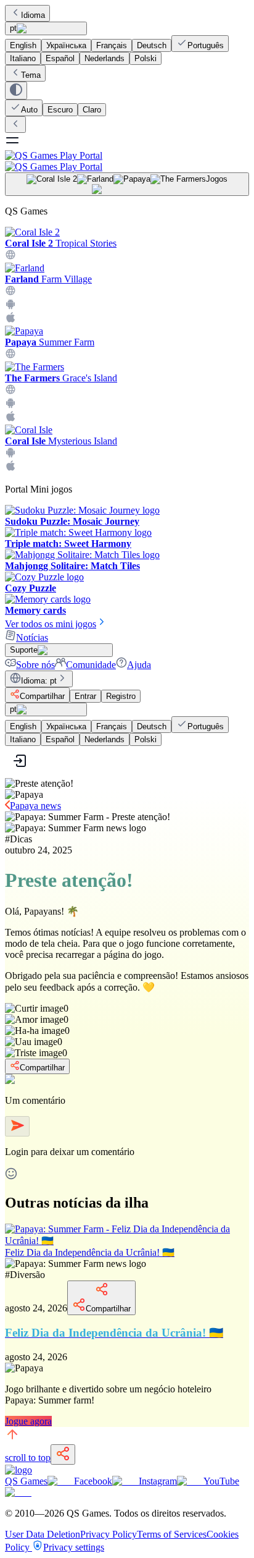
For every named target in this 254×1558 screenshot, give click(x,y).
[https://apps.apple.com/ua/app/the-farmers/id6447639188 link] (10, 418)
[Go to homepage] (127, 161)
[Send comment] (17, 1126)
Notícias (32, 637)
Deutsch (151, 45)
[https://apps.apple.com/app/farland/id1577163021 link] (10, 320)
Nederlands (104, 58)
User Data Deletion (42, 1534)
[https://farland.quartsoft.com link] (10, 292)
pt (13, 28)
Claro (92, 109)
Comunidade (91, 664)
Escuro (60, 109)
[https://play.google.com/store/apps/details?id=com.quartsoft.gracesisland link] (10, 405)
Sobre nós (35, 664)
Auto (29, 109)
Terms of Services (172, 1534)
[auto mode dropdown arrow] (16, 90)
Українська (66, 45)
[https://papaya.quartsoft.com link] (10, 355)
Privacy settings (73, 1547)
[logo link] (18, 1470)
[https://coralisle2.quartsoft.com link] (10, 257)
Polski (145, 58)
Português (205, 45)
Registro (121, 696)
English (23, 45)
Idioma (33, 15)
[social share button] (63, 1454)
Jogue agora (28, 1421)
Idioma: (39, 680)
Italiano (23, 58)
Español (60, 58)
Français (111, 45)
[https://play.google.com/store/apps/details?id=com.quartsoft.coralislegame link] (10, 454)
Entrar (85, 696)
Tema (31, 75)
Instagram (158, 1481)
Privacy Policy (108, 1534)
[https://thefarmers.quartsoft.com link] (10, 391)
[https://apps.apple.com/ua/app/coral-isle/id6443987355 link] (10, 468)
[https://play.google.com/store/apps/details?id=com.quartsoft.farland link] (10, 306)
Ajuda (139, 664)
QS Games (26, 1481)
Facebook (93, 1481)
